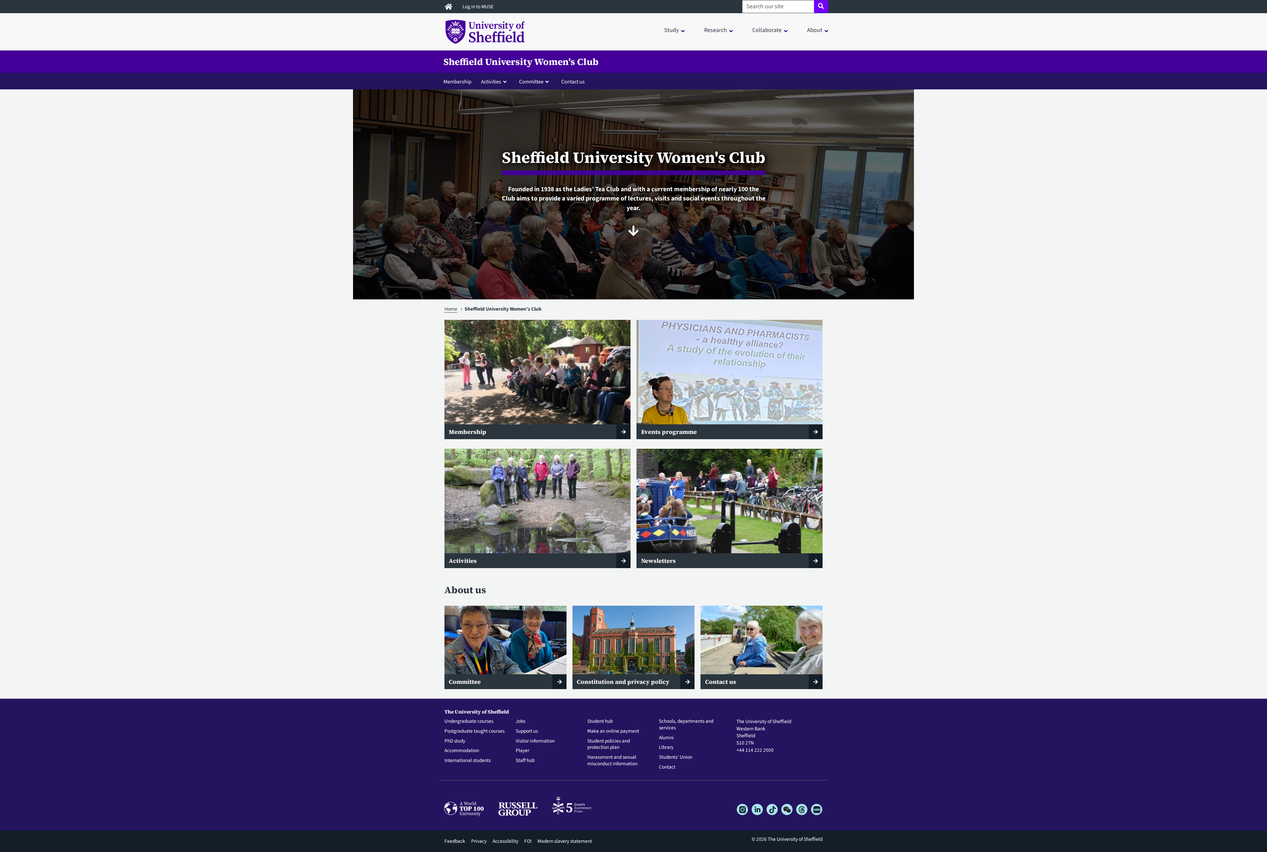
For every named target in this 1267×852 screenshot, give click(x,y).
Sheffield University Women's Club (521, 61)
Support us (527, 731)
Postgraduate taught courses (474, 731)
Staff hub (525, 760)
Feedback (454, 841)
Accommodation (461, 750)
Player (522, 750)
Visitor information (535, 741)
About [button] (814, 30)
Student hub (600, 721)
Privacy (479, 841)
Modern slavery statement (564, 841)
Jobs (520, 721)
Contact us (573, 81)
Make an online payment (613, 731)
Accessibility (505, 841)
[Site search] (821, 6)
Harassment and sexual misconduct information (612, 760)
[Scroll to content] (633, 231)
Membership (457, 81)
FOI (528, 841)
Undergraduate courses (468, 721)
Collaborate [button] (767, 30)
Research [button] (715, 30)
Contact (667, 767)
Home (450, 309)
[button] (495, 81)
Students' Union (675, 757)
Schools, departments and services (686, 724)
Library (666, 747)
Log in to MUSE (479, 6)
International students (467, 760)
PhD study (454, 741)
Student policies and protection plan (608, 744)
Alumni (666, 738)
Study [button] (671, 30)
